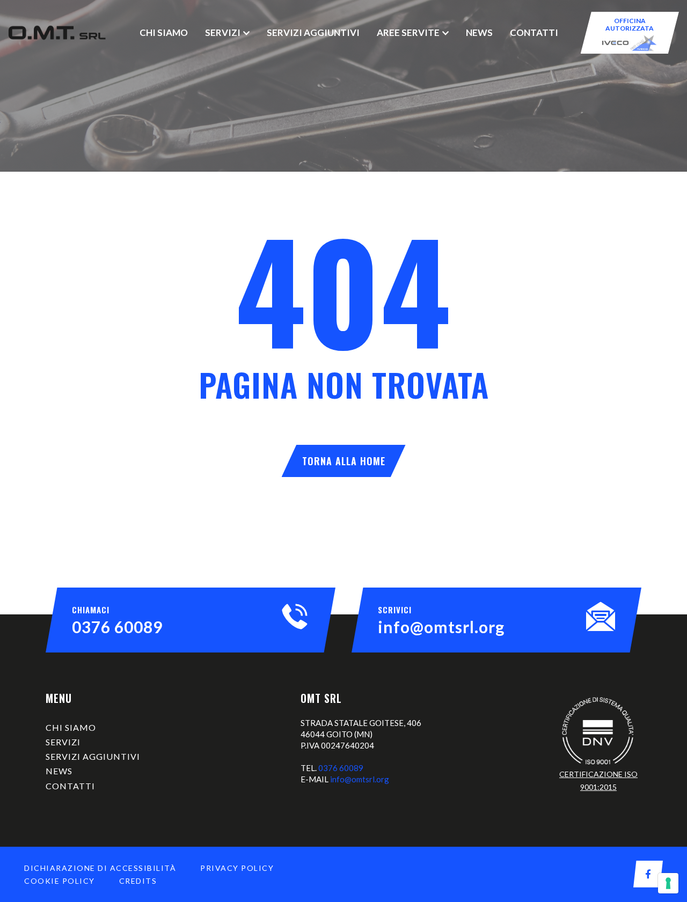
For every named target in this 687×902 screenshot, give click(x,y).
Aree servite (408, 32)
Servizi (222, 32)
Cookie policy (59, 880)
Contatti (534, 32)
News (479, 32)
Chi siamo (164, 32)
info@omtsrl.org (441, 626)
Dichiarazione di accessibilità (100, 867)
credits (138, 880)
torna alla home (343, 461)
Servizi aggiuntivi (313, 32)
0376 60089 (117, 626)
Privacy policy (237, 867)
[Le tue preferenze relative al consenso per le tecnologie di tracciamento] (668, 883)
